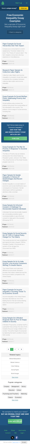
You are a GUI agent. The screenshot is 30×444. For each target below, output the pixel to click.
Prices (13, 430)
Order (5, 430)
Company (6, 386)
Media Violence (15, 362)
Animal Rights (15, 370)
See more (15, 377)
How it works (22, 430)
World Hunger (15, 373)
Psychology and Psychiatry (11, 394)
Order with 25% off (15, 421)
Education (11, 390)
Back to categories (15, 32)
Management (15, 386)
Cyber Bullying (15, 366)
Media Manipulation (15, 358)
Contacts (8, 433)
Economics (18, 397)
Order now (24, 8)
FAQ (15, 433)
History (24, 386)
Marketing (24, 394)
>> (21, 349)
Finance (10, 397)
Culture (19, 390)
